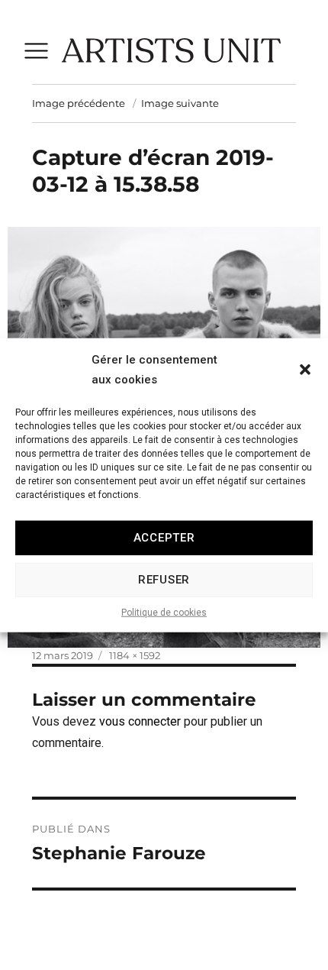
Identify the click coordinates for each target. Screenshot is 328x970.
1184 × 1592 (134, 655)
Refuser (164, 580)
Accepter (164, 538)
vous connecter (140, 721)
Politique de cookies (164, 611)
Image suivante (180, 103)
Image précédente (78, 103)
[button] (305, 369)
